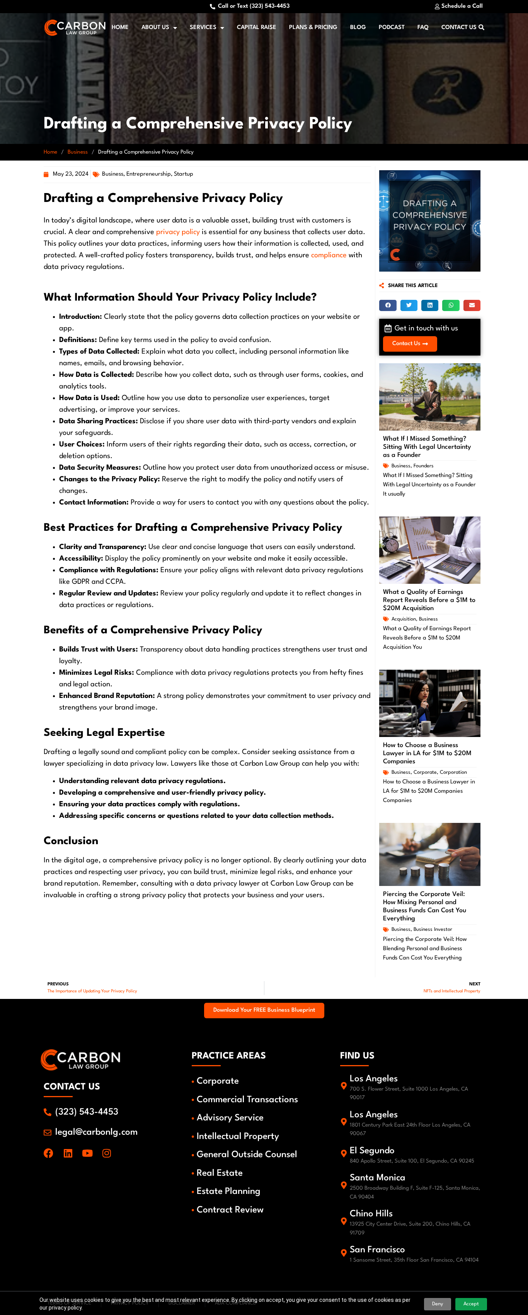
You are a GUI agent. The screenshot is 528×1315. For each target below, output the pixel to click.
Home (120, 28)
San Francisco (377, 1250)
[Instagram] (106, 1153)
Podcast (392, 28)
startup (183, 174)
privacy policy (178, 232)
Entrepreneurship (148, 174)
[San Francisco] (344, 1253)
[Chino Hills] (344, 1221)
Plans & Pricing (313, 28)
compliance (329, 255)
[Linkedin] (68, 1153)
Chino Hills (371, 1214)
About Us (155, 28)
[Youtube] (87, 1153)
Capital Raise (256, 28)
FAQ (423, 28)
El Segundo (372, 1151)
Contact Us (459, 28)
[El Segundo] (344, 1154)
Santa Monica (377, 1178)
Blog (358, 28)
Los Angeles (374, 1079)
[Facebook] (48, 1153)
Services (203, 28)
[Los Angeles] (344, 1086)
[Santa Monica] (344, 1185)
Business (78, 152)
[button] (387, 305)
